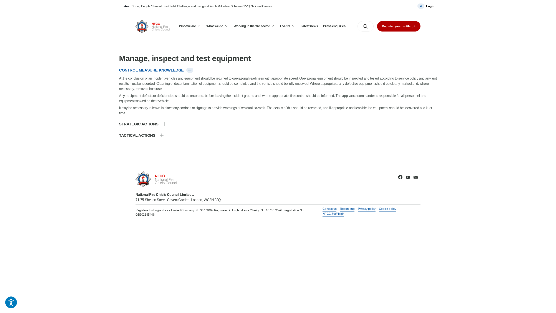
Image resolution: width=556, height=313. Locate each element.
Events (285, 26)
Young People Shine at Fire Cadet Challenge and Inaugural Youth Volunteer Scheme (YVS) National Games (202, 6)
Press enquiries (334, 26)
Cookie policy (387, 208)
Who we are (187, 26)
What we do (214, 26)
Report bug (347, 208)
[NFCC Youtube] (408, 177)
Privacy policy (366, 208)
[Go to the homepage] (153, 26)
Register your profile (396, 26)
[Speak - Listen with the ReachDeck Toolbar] (11, 302)
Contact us (329, 208)
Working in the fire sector (252, 26)
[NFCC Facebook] (400, 177)
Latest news (309, 26)
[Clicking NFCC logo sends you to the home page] (178, 179)
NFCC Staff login (333, 213)
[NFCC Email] (416, 177)
